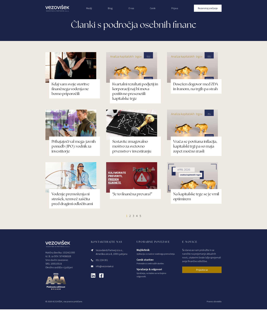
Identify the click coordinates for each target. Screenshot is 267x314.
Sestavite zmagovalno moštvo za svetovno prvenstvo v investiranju (131, 146)
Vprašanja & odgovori (149, 269)
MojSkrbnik (143, 250)
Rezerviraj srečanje (208, 8)
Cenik (152, 8)
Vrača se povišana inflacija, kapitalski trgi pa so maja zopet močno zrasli (195, 146)
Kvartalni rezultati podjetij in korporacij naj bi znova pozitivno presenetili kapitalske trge (135, 91)
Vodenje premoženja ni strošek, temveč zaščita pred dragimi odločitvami (72, 199)
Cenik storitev (145, 259)
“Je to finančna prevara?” (132, 194)
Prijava (174, 8)
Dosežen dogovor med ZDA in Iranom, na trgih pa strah (195, 86)
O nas (131, 8)
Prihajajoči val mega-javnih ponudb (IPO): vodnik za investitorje (74, 146)
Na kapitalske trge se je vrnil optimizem (196, 196)
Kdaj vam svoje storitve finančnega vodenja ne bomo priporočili (70, 89)
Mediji (89, 8)
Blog (110, 8)
